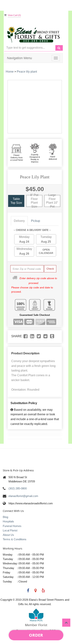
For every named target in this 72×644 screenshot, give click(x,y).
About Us (8, 534)
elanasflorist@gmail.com (23, 496)
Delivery (19, 220)
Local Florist (10, 530)
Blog (5, 517)
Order (36, 635)
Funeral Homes (12, 526)
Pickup (35, 220)
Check (50, 268)
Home (10, 71)
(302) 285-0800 (17, 488)
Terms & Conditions (14, 539)
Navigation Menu (19, 58)
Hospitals (8, 521)
